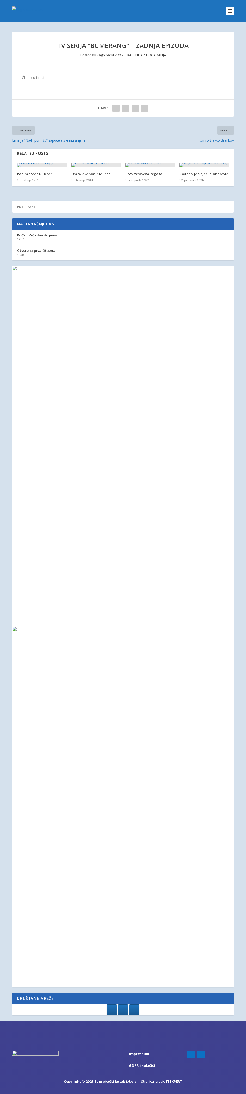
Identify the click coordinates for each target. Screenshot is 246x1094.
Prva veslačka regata (144, 174)
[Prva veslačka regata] (150, 165)
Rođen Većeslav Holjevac (37, 235)
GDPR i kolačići (142, 1065)
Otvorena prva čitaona (36, 250)
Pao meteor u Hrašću (36, 174)
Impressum (139, 1053)
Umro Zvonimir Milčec (90, 174)
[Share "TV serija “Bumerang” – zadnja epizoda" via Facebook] (116, 108)
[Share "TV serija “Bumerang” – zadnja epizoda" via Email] (145, 108)
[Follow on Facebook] (191, 1054)
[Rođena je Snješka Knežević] (204, 165)
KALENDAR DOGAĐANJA (146, 55)
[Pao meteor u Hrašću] (41, 165)
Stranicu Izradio (161, 1081)
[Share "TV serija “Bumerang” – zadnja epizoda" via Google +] (135, 108)
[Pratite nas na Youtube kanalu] (134, 1009)
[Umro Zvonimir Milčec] (96, 165)
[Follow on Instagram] (201, 1054)
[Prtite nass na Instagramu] (123, 1009)
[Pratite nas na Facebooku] (112, 1009)
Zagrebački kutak (110, 55)
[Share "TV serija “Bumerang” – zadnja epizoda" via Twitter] (125, 108)
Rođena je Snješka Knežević (203, 174)
